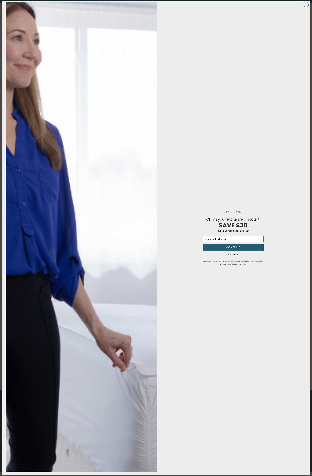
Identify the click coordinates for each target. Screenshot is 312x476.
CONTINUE (233, 247)
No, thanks (233, 254)
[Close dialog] (306, 4)
